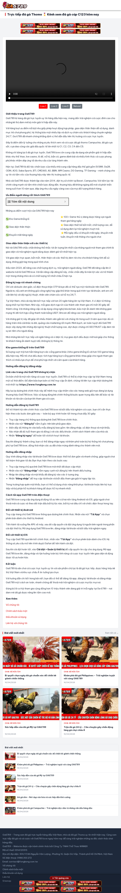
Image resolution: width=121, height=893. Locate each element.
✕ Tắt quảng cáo (60, 878)
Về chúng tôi (12, 604)
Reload (77, 106)
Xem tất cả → (111, 633)
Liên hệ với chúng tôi (16, 623)
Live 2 (54, 106)
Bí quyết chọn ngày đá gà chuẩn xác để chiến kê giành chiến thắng (49, 753)
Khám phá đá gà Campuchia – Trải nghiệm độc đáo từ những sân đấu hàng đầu (54, 808)
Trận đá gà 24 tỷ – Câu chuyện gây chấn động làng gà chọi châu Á (49, 786)
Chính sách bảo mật (16, 611)
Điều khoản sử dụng (16, 617)
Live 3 (65, 106)
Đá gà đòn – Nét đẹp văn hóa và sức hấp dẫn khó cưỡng (43, 797)
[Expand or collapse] (65, 202)
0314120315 (21, 850)
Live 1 (43, 106)
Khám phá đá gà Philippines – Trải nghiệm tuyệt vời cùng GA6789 (48, 764)
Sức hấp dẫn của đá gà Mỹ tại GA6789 (25, 727)
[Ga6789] (15, 5)
